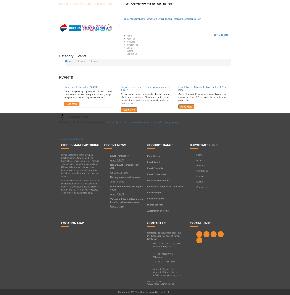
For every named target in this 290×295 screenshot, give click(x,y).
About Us (131, 38)
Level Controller (155, 168)
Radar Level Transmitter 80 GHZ (81, 87)
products (131, 41)
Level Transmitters (156, 174)
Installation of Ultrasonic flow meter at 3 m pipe (202, 88)
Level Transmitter (119, 155)
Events (130, 50)
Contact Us (132, 53)
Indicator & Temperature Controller (165, 186)
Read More (71, 104)
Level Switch (153, 162)
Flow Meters (153, 156)
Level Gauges (154, 192)
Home (129, 35)
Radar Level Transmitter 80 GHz (124, 166)
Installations (132, 44)
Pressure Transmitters (158, 180)
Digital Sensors (155, 204)
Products (200, 165)
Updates (131, 47)
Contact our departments (71, 138)
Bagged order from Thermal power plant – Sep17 (145, 88)
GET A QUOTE (221, 34)
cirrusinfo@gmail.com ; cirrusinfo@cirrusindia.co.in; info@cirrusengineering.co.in (162, 18)
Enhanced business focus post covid (126, 188)
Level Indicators (155, 198)
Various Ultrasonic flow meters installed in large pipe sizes (126, 200)
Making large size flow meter (125, 177)
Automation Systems (158, 210)
